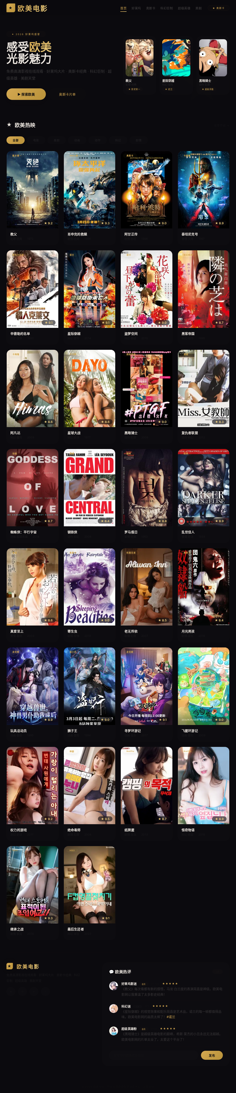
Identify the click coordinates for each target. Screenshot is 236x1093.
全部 (15, 140)
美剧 (198, 8)
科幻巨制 (166, 8)
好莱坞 (136, 8)
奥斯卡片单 (67, 94)
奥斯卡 (151, 8)
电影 (36, 140)
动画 (77, 140)
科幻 (118, 140)
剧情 (139, 140)
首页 (123, 8)
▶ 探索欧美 (26, 94)
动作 (97, 140)
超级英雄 (184, 8)
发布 (212, 1055)
